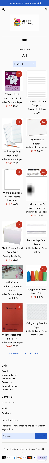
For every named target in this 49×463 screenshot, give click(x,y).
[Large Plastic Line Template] (36, 84)
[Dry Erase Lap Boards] (36, 127)
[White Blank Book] (12, 179)
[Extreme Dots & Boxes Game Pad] (36, 185)
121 (31, 353)
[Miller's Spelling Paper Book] (12, 133)
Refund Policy (8, 378)
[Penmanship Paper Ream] (36, 229)
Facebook (6, 413)
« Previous (14, 353)
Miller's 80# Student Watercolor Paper (12, 286)
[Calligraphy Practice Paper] (36, 311)
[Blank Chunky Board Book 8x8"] (12, 233)
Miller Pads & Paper (27, 449)
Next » (37, 353)
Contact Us (7, 382)
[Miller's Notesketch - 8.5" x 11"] (12, 317)
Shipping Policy (9, 375)
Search (5, 371)
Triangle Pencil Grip (37, 289)
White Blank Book (12, 193)
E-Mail (4, 407)
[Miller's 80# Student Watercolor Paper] (12, 272)
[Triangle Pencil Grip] (36, 275)
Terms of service (9, 386)
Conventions (8, 389)
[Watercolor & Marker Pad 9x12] (12, 80)
